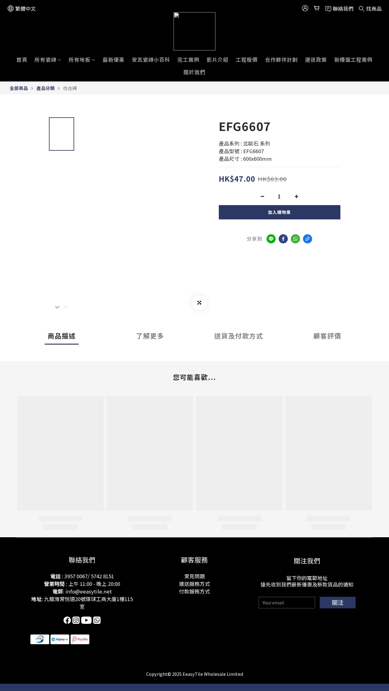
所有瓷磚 (46, 59)
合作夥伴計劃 (281, 59)
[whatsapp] (295, 238)
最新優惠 (114, 59)
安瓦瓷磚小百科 (151, 59)
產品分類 (45, 88)
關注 (337, 602)
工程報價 (247, 59)
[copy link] (307, 238)
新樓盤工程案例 (353, 59)
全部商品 (19, 88)
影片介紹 (218, 59)
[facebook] (283, 238)
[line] (271, 238)
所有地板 (80, 59)
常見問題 (194, 576)
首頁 (21, 59)
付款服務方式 (194, 591)
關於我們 (194, 72)
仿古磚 (70, 88)
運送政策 (316, 59)
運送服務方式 (194, 583)
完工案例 (188, 59)
